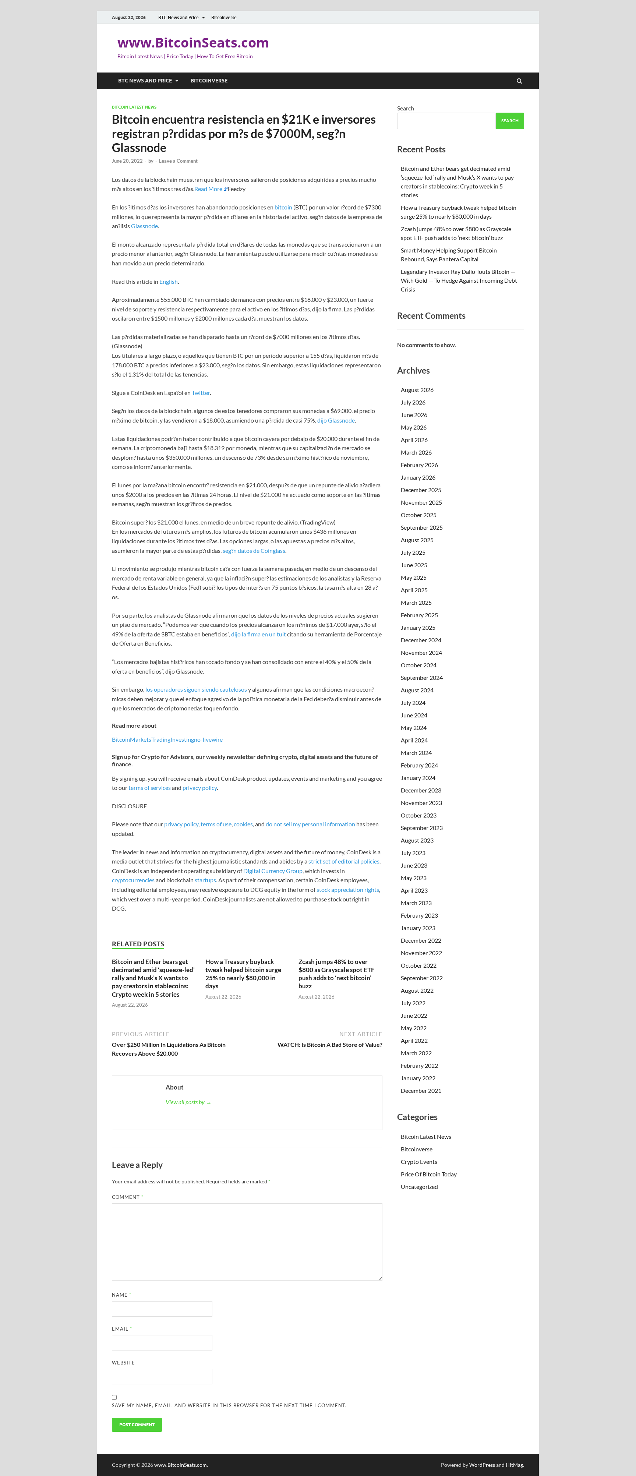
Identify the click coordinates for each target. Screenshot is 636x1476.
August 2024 (417, 689)
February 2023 (419, 915)
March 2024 (416, 752)
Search (405, 108)
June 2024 (414, 714)
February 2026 (419, 464)
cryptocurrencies (133, 879)
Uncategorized (419, 1186)
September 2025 (422, 527)
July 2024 (413, 702)
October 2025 (419, 514)
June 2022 (414, 1015)
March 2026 (416, 452)
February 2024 (419, 765)
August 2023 (417, 840)
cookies (243, 823)
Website (123, 1363)
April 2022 (414, 1040)
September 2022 (422, 977)
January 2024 (418, 777)
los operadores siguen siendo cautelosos (196, 689)
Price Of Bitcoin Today (429, 1173)
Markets (140, 739)
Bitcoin (121, 739)
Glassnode (144, 225)
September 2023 (422, 827)
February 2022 (419, 1065)
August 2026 (417, 389)
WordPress (482, 1465)
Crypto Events (419, 1161)
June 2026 (414, 414)
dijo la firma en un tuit (258, 634)
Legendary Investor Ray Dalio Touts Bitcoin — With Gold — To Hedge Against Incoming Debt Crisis (459, 280)
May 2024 (414, 727)
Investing (182, 739)
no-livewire (208, 739)
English (168, 281)
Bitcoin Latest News (134, 107)
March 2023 (416, 902)
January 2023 (418, 927)
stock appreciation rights (348, 889)
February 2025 (419, 614)
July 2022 (413, 1002)
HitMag (514, 1465)
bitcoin (283, 207)
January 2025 (418, 627)
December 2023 (421, 790)
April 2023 (414, 890)
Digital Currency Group (273, 870)
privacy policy (200, 787)
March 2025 (416, 602)
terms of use (216, 823)
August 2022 (417, 990)
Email (122, 1329)
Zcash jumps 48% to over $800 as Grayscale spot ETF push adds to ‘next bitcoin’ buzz (336, 974)
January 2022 (418, 1077)
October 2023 (419, 815)
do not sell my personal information (310, 823)
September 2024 (422, 677)
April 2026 (414, 439)
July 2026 (413, 402)
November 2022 (421, 952)
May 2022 (414, 1027)
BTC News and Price (178, 17)
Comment (128, 1197)
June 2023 (414, 865)
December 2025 (421, 489)
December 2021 (421, 1090)
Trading (160, 739)
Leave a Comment (178, 161)
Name (121, 1295)
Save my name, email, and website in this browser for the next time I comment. (229, 1405)
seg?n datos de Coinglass (254, 550)
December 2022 (421, 940)
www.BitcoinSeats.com (193, 42)
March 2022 (416, 1052)
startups (205, 879)
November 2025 (421, 502)
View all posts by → (189, 1101)
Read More (208, 188)
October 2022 (419, 965)
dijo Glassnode (336, 420)
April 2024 (414, 740)
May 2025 (414, 577)
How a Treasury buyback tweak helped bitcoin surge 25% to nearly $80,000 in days (243, 974)
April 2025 (414, 589)
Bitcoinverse (224, 17)
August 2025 (417, 539)
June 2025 (414, 564)
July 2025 (413, 552)
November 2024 (421, 652)
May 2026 (414, 427)
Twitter (201, 392)
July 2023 (413, 852)
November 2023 (421, 802)
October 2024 (419, 664)
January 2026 (418, 477)
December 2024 (421, 639)
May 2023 (414, 877)
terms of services (149, 787)
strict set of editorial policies (343, 861)
